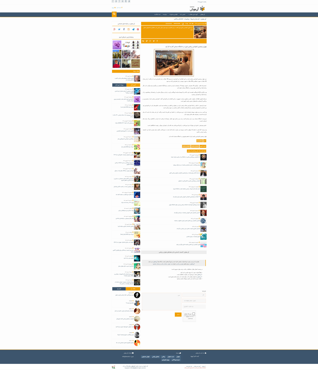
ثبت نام (119, 8)
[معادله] (126, 45)
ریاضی (178, 264)
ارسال (178, 314)
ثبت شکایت (157, 14)
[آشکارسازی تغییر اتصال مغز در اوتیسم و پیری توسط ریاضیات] (117, 45)
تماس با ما (182, 14)
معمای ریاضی (164, 264)
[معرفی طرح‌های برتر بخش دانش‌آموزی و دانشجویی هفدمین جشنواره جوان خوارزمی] (117, 54)
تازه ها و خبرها (195, 19)
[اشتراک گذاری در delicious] (146, 41)
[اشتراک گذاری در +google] (150, 41)
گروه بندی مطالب (193, 14)
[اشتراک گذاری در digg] (143, 41)
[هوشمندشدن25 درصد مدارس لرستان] (126, 63)
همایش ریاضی (178, 19)
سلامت (129, 366)
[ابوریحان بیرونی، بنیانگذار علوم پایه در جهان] (135, 54)
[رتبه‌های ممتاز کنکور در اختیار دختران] (135, 45)
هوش (182, 264)
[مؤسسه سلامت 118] (113, 367)
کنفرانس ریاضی (186, 146)
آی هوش (202, 14)
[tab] (119, 85)
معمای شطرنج (156, 264)
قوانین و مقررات (173, 14)
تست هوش (170, 264)
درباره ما (165, 14)
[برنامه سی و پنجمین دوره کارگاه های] (135, 63)
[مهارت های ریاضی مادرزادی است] (117, 63)
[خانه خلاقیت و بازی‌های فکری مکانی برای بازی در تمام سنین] (126, 54)
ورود (113, 8)
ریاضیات (186, 19)
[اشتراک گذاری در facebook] (157, 41)
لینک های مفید (189, 366)
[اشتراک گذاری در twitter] (154, 41)
